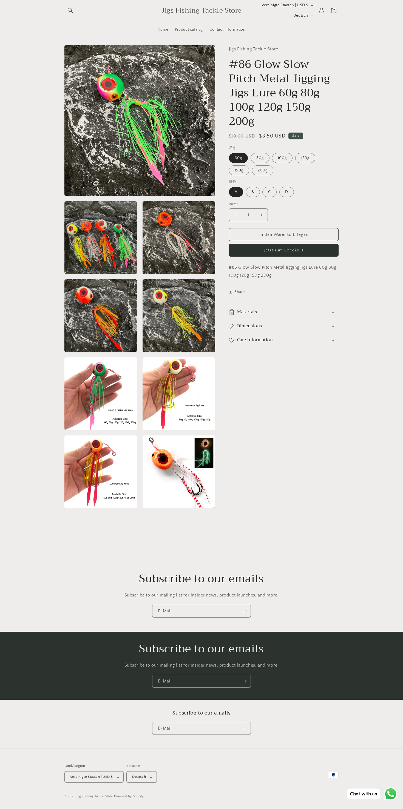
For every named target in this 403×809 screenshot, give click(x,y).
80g (260, 158)
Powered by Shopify (129, 796)
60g (238, 158)
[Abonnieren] (245, 611)
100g (282, 158)
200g (263, 170)
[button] (70, 10)
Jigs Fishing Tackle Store (95, 796)
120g (305, 158)
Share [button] (239, 292)
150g (239, 170)
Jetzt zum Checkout (283, 250)
